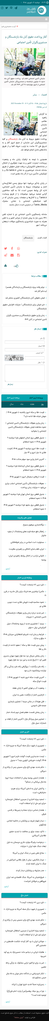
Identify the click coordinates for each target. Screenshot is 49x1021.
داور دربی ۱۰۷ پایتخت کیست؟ (32, 584)
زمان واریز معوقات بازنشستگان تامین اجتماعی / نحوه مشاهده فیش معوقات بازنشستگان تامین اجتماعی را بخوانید (25, 427)
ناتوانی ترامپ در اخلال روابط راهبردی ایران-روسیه (27, 558)
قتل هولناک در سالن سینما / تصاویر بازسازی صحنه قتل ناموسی (27, 703)
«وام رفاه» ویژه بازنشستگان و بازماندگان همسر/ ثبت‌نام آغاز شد (26, 289)
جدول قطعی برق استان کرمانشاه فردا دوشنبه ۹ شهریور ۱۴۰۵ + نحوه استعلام (26, 468)
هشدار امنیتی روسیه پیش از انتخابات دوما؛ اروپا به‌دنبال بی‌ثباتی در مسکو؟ (25, 780)
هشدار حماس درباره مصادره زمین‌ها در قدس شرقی (27, 812)
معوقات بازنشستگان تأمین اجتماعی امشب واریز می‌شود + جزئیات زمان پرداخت (25, 485)
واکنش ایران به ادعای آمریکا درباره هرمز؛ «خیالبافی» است (28, 790)
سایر (35, 95)
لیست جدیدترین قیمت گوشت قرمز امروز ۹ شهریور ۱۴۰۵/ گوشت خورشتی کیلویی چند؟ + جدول (24, 758)
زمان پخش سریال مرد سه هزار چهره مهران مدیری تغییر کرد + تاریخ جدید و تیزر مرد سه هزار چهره (25, 658)
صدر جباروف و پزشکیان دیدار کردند (30, 870)
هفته (32, 404)
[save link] (18, 255)
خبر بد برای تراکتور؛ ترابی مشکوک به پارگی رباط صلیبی (26, 965)
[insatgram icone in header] (2, 8)
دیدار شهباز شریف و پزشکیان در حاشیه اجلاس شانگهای (26, 823)
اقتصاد (44, 95)
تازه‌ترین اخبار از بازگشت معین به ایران (29, 695)
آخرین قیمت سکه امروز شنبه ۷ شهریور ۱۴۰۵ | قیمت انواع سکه (26, 679)
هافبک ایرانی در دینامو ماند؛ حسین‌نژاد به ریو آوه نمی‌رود (25, 954)
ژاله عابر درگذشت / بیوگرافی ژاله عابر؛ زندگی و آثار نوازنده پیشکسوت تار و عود (25, 668)
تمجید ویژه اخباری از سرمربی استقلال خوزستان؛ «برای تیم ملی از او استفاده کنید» (25, 801)
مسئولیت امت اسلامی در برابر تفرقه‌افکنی (27, 542)
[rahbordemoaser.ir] (36, 11)
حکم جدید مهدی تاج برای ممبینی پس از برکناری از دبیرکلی (24, 769)
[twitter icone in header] (6, 8)
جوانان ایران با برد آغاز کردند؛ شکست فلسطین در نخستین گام (25, 943)
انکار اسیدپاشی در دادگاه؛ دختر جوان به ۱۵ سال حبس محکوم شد (26, 975)
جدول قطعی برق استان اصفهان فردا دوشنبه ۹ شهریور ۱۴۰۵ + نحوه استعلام (26, 440)
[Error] (5, 266)
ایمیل (40, 346)
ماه (22, 404)
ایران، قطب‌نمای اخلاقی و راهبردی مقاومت (27, 549)
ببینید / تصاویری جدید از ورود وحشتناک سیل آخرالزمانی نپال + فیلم (26, 625)
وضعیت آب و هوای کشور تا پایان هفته (29, 688)
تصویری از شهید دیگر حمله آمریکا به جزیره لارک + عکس (25, 747)
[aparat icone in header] (11, 8)
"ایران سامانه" (19, 1017)
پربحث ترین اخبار (13, 397)
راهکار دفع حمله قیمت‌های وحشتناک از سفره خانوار (27, 533)
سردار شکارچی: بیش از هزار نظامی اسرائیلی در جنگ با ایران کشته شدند (26, 862)
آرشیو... (7, 568)
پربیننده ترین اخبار (36, 397)
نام (41, 338)
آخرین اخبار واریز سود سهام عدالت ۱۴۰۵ (28, 459)
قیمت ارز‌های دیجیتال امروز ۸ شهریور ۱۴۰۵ (27, 477)
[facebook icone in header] (12, 249)
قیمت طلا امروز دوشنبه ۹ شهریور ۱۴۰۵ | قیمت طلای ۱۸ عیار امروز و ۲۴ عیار (26, 450)
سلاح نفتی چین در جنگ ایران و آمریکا (29, 853)
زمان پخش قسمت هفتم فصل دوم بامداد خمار (25, 712)
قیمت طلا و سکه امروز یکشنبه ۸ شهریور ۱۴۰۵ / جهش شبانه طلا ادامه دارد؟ (26, 414)
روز (42, 404)
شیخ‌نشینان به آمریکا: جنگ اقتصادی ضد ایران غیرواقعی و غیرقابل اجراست (26, 879)
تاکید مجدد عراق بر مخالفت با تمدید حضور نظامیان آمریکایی (27, 833)
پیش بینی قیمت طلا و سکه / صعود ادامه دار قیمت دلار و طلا (24, 647)
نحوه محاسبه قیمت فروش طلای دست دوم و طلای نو (27, 604)
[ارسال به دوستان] (12, 255)
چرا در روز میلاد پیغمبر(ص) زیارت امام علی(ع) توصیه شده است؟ (26, 993)
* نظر (40, 362)
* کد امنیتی (40, 353)
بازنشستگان (13, 139)
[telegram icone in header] (15, 8)
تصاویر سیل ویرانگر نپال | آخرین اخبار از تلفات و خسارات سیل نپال (25, 721)
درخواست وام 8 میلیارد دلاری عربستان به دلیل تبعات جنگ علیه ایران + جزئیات (26, 844)
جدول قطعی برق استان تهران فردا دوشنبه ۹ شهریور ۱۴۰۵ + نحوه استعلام (24, 496)
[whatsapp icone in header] (18, 249)
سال (11, 404)
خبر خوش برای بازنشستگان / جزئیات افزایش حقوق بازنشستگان (25, 306)
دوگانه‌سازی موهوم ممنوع (34, 525)
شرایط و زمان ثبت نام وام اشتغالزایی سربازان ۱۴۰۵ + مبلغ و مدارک (24, 636)
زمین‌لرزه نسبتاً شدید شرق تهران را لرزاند (28, 984)
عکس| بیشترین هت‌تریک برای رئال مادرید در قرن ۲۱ (25, 593)
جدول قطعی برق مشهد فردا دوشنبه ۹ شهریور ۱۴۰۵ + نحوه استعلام (25, 507)
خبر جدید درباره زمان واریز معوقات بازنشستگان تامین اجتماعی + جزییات (26, 615)
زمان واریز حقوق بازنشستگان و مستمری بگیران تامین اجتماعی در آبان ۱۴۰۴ (26, 317)
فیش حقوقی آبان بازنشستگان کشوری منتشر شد (25, 298)
